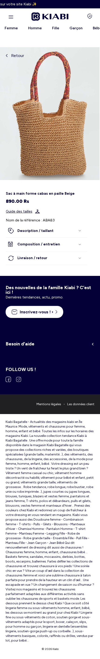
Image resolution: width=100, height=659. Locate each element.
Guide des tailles (19, 211)
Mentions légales (49, 404)
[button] (46, 231)
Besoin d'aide (20, 344)
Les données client (80, 404)
